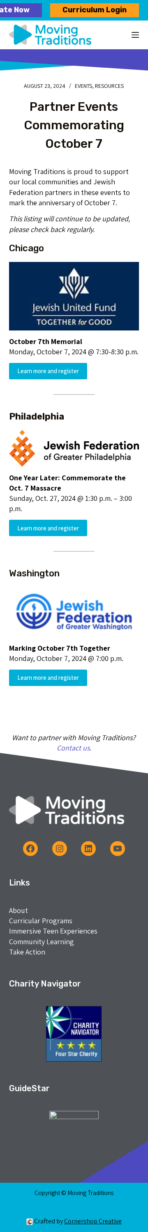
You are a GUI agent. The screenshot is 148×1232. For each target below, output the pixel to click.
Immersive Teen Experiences (53, 931)
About (18, 910)
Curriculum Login (94, 9)
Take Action (27, 952)
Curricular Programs (40, 920)
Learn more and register (48, 371)
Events (83, 85)
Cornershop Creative (93, 1221)
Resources (109, 85)
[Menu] (135, 35)
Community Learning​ (41, 941)
